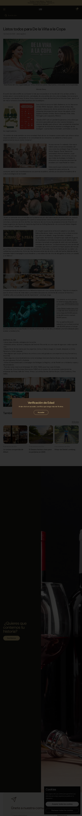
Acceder (41, 412)
